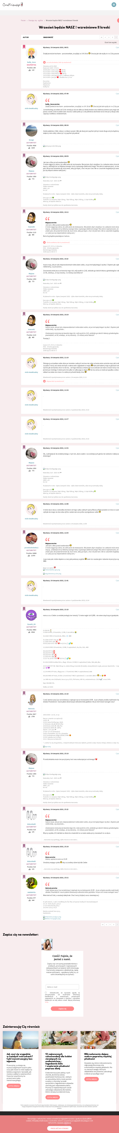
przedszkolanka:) (31, 548)
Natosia (31, 709)
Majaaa (31, 171)
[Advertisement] (8, 49)
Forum (23, 20)
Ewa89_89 (31, 624)
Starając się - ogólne (35, 20)
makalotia (31, 892)
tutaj (46, 1002)
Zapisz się (62, 1009)
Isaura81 (31, 227)
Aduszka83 (31, 824)
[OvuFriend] (13, 6)
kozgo (31, 140)
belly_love (31, 62)
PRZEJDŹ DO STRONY (59, 1128)
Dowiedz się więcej (64, 1123)
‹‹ (101, 37)
